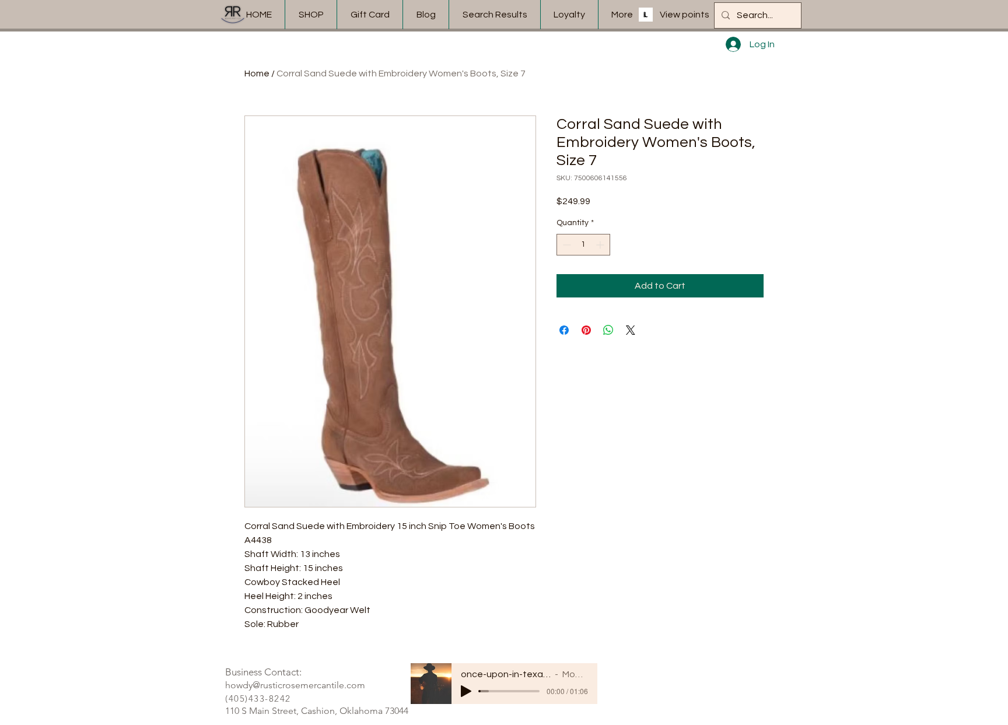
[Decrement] (565, 244)
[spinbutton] (583, 244)
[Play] (466, 691)
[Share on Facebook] (564, 330)
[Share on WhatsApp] (608, 330)
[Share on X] (631, 330)
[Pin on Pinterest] (586, 330)
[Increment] (601, 244)
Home (257, 73)
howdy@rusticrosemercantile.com (295, 685)
